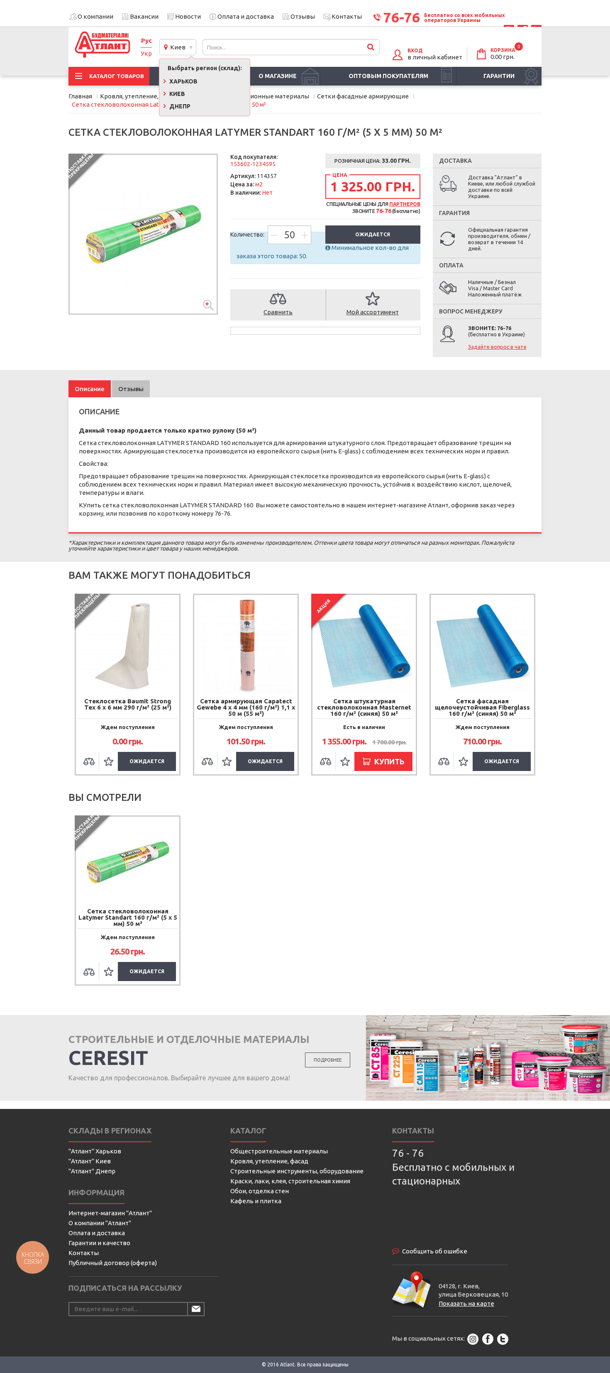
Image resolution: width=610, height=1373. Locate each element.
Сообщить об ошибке (434, 1251)
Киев (176, 47)
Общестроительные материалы (279, 1151)
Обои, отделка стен (259, 1190)
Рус (146, 40)
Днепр (179, 106)
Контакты (347, 16)
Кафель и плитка (255, 1200)
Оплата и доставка (245, 16)
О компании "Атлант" (99, 1222)
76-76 (401, 17)
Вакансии (144, 16)
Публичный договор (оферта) (112, 1262)
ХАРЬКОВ (183, 81)
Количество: (248, 234)
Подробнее (328, 1059)
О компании (95, 16)
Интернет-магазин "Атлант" (110, 1212)
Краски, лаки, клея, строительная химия (290, 1181)
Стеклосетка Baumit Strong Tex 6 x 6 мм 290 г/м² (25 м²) (127, 704)
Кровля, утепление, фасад (269, 1161)
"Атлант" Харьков (94, 1151)
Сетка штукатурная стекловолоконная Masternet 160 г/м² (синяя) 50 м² (364, 707)
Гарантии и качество (99, 1242)
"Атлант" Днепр (91, 1171)
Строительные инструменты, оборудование (297, 1171)
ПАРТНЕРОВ (404, 204)
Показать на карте (466, 1303)
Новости (188, 16)
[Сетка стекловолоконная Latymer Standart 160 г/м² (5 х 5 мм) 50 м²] (143, 234)
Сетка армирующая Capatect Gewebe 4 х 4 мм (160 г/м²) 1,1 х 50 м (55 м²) (246, 707)
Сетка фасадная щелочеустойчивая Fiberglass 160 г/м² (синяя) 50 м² (482, 707)
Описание (90, 388)
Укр (146, 53)
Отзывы (302, 16)
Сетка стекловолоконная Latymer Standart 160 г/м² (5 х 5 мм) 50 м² (127, 917)
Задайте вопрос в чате (497, 347)
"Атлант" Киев (89, 1161)
